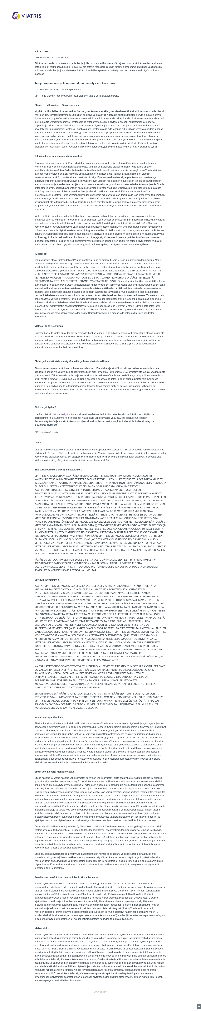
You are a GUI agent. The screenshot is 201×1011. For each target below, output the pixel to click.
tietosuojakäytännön (63, 414)
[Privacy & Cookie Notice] (199, 1006)
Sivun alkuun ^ (101, 992)
